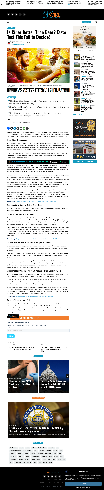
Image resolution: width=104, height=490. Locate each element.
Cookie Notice (60, 482)
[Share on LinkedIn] (14, 128)
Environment (3, 6)
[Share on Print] (17, 128)
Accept (83, 484)
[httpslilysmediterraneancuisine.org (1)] (84, 48)
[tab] (79, 51)
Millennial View (84, 105)
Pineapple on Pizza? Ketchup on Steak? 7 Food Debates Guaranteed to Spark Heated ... (38, 239)
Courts (83, 91)
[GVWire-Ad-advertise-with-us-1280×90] (38, 92)
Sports (83, 6)
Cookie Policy (79, 487)
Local (42, 4)
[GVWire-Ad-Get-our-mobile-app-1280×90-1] (38, 163)
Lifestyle (11, 27)
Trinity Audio (21, 122)
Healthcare (12, 378)
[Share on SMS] (24, 128)
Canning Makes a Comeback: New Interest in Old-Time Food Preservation (35, 296)
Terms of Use (52, 482)
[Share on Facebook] (8, 128)
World (48, 479)
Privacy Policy (43, 482)
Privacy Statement (86, 487)
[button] (101, 471)
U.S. (41, 378)
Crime (82, 69)
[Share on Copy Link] (27, 128)
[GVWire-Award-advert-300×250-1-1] (84, 137)
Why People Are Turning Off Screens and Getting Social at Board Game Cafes (36, 201)
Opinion (60, 479)
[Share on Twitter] (11, 128)
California (83, 61)
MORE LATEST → (77, 114)
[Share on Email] (21, 128)
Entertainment (24, 6)
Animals (83, 98)
